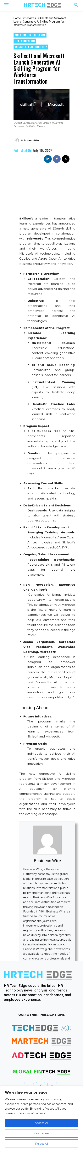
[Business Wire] (17, 140)
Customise (41, 1133)
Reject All (41, 1143)
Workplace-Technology (31, 47)
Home (17, 18)
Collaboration (25, 41)
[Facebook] (57, 159)
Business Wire (31, 140)
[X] (65, 159)
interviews (29, 18)
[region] (41, 1119)
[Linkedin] (48, 159)
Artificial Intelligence (30, 35)
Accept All (41, 1123)
